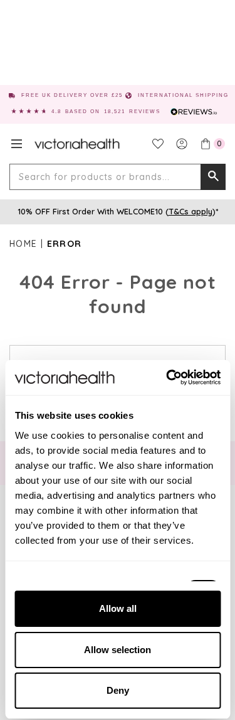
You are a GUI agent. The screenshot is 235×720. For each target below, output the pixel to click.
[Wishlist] (158, 143)
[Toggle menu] (16, 144)
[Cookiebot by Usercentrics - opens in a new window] (167, 377)
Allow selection (117, 649)
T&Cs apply (190, 211)
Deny (118, 690)
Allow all (118, 608)
